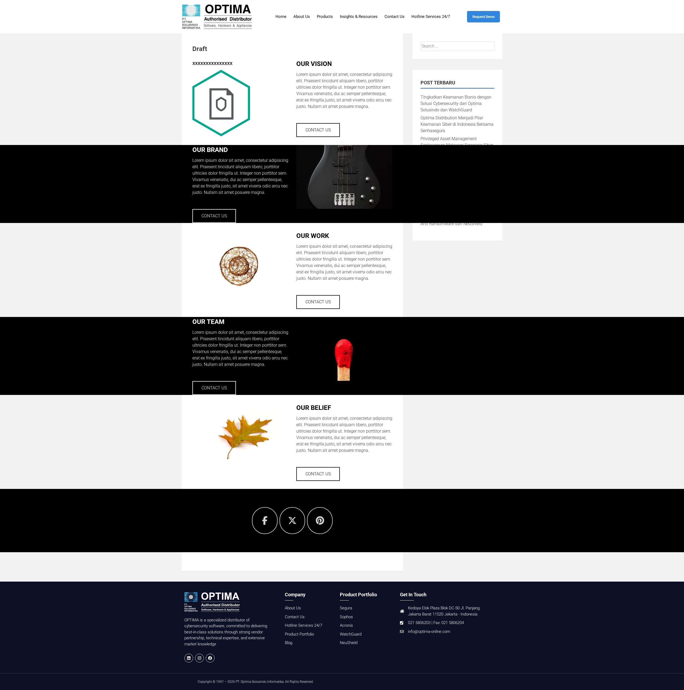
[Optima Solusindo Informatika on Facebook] (265, 520)
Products (325, 16)
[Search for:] (457, 46)
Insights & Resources (359, 16)
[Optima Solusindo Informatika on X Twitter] (292, 520)
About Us (301, 16)
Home (280, 16)
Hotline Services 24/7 (430, 16)
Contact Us (394, 16)
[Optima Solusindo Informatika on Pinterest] (320, 520)
